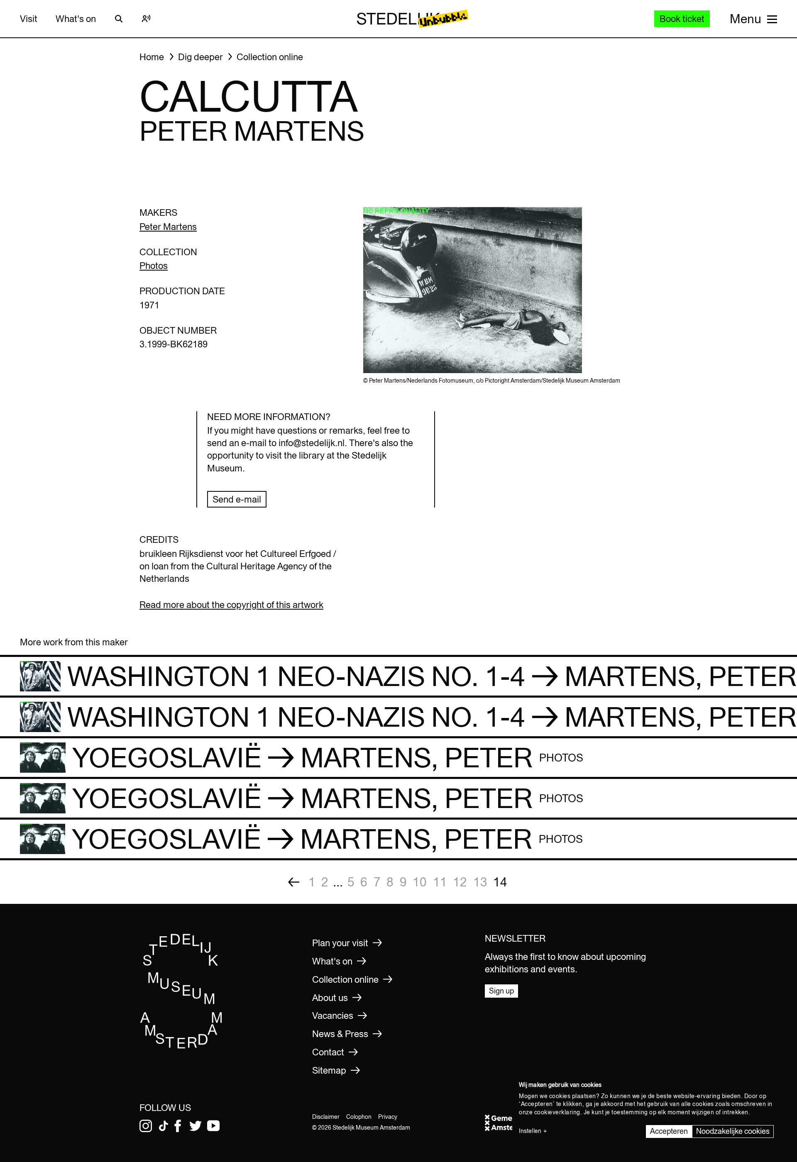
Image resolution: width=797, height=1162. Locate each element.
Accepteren (669, 1131)
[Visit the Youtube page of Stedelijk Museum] (213, 1126)
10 (420, 882)
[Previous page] (293, 882)
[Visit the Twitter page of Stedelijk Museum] (195, 1126)
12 (460, 882)
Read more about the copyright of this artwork (231, 604)
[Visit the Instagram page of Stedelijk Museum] (145, 1126)
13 (480, 882)
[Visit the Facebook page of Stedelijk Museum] (177, 1126)
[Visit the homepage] (181, 1046)
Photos (153, 265)
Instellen (530, 1131)
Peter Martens (168, 226)
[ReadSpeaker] (146, 19)
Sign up (501, 990)
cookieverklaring (557, 1112)
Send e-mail (237, 499)
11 (440, 882)
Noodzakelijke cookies (733, 1131)
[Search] (119, 19)
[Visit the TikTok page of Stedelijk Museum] (163, 1126)
